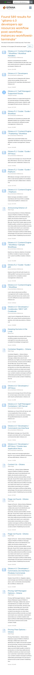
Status (9, 2)
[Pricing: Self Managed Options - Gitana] (4, 591)
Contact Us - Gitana (16, 464)
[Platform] (4, 170)
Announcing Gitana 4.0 (17, 208)
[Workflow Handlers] (4, 52)
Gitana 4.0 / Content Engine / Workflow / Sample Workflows (19, 244)
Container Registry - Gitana (19, 349)
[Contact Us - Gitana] (4, 465)
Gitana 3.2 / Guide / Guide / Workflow (19, 112)
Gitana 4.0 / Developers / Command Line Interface (18, 426)
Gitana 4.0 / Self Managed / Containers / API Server (19, 405)
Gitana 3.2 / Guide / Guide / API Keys (19, 152)
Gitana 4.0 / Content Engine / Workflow (19, 286)
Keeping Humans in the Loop (17, 330)
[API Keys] (4, 152)
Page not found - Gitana (18, 499)
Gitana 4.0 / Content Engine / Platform (19, 190)
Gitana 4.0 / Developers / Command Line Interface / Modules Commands (19, 570)
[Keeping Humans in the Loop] (4, 330)
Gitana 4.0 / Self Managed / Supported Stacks (19, 92)
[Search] (31, 2)
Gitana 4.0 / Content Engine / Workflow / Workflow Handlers (19, 53)
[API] (4, 265)
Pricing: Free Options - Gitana (17, 630)
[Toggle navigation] (30, 7)
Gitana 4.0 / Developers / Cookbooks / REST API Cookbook (18, 308)
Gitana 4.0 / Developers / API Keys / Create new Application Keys (18, 446)
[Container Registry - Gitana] (4, 350)
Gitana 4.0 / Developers (18, 73)
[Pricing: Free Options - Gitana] (4, 630)
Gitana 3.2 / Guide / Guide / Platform (19, 170)
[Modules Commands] (4, 569)
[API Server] (4, 404)
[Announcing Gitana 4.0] (4, 208)
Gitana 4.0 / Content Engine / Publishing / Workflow (19, 132)
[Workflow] (4, 112)
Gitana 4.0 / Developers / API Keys (18, 386)
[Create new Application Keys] (4, 445)
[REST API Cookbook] (4, 307)
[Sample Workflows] (4, 243)
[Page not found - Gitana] (4, 500)
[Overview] (4, 74)
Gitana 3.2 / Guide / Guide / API (19, 265)
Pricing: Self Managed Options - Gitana (17, 591)
